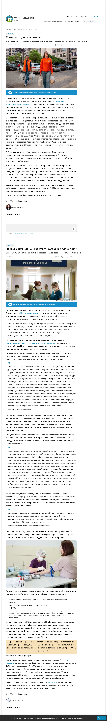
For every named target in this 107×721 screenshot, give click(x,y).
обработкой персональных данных (24, 234)
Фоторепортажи (57, 22)
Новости (69, 16)
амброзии (52, 682)
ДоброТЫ (78, 22)
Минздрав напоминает (31, 313)
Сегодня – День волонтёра (29, 29)
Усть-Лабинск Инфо (11, 29)
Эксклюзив (83, 16)
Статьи (76, 16)
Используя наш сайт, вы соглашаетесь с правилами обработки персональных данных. (48, 718)
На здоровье (69, 22)
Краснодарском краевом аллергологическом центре (30, 343)
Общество (19, 29)
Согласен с (21, 234)
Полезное (47, 22)
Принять (101, 718)
